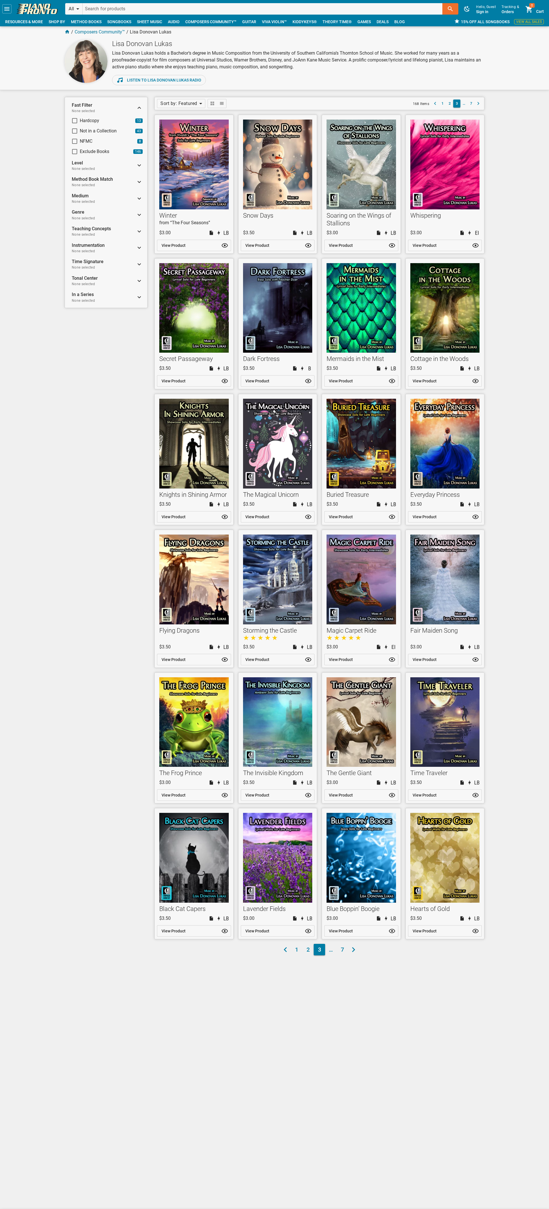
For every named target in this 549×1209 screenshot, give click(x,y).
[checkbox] (101, 120)
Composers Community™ (100, 32)
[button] (6, 8)
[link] (37, 9)
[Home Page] (67, 32)
